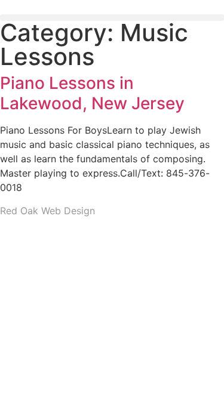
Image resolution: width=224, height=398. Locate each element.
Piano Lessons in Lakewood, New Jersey (92, 93)
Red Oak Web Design (47, 211)
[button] (112, 17)
